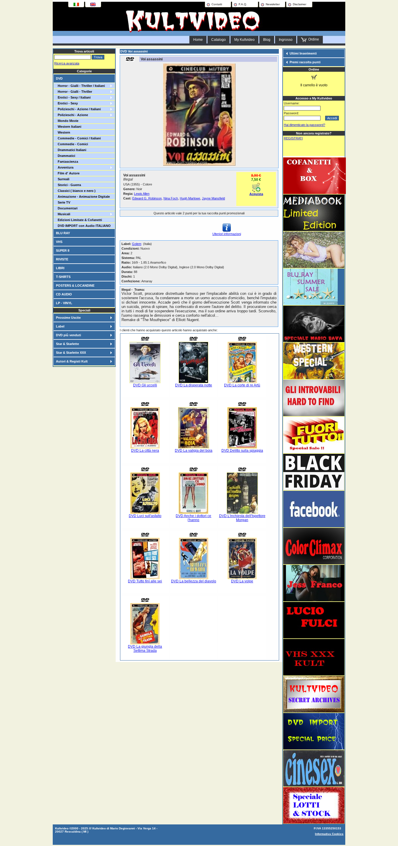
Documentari (67, 208)
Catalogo (218, 40)
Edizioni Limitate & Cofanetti (79, 220)
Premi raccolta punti (305, 62)
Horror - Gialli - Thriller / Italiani (80, 85)
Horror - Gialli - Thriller (74, 91)
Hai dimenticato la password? (304, 125)
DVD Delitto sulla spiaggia (242, 451)
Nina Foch (170, 198)
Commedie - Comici (72, 144)
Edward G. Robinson (147, 198)
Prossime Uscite (68, 317)
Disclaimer (299, 4)
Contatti (217, 4)
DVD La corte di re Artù (242, 385)
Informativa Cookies (329, 834)
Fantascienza (67, 161)
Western (63, 132)
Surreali (62, 179)
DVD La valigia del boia (193, 451)
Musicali (63, 214)
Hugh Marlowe (190, 198)
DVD (59, 78)
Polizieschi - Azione (72, 115)
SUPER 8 (62, 250)
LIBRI (60, 268)
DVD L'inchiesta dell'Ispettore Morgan (242, 518)
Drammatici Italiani (71, 150)
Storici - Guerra (68, 185)
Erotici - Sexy (67, 103)
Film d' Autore (68, 173)
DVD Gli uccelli (145, 385)
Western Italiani (68, 126)
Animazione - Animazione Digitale (83, 196)
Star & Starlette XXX (71, 352)
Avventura (64, 167)
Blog (266, 40)
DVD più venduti (68, 335)
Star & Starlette (67, 344)
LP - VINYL (64, 303)
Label (60, 326)
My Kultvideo (244, 40)
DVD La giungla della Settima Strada (145, 648)
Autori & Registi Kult (72, 361)
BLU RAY (63, 233)
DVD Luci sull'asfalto (145, 516)
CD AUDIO (64, 294)
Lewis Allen (141, 193)
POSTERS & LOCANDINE (75, 285)
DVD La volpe (242, 581)
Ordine (313, 39)
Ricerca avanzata (66, 63)
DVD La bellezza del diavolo (193, 581)
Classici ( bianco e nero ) (76, 190)
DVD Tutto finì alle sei (145, 581)
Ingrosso (286, 40)
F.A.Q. (243, 4)
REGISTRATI (293, 138)
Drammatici (65, 155)
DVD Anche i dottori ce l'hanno (193, 518)
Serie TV (63, 202)
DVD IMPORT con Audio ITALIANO (83, 225)
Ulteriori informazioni (226, 234)
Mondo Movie (67, 120)
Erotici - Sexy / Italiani (73, 97)
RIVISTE (62, 259)
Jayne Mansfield (213, 198)
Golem (136, 244)
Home (198, 40)
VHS (59, 242)
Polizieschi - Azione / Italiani (78, 109)
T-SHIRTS (63, 277)
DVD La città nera (145, 451)
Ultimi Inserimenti (303, 53)
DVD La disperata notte (193, 385)
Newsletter (273, 4)
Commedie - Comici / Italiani (78, 138)
